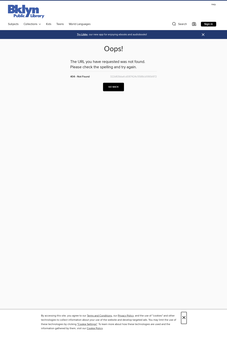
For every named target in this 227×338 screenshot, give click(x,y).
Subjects (13, 24)
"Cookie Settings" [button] (87, 324)
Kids (48, 24)
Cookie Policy (95, 328)
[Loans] (194, 24)
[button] (179, 24)
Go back (113, 86)
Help (213, 4)
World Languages (80, 24)
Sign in (208, 24)
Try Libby (82, 34)
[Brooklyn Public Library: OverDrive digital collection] (26, 11)
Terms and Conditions (99, 315)
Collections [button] (31, 24)
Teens (60, 24)
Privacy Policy (126, 315)
